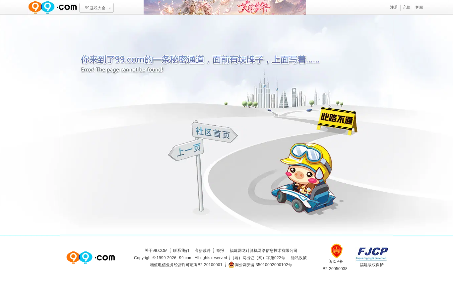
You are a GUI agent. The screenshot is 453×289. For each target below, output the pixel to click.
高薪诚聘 (203, 250)
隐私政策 (299, 258)
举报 (220, 250)
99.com (185, 258)
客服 (419, 7)
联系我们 (181, 250)
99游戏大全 (95, 8)
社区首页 (215, 131)
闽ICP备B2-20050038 (335, 265)
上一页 (186, 151)
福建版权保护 (372, 264)
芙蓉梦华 (225, 7)
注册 (394, 7)
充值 (407, 7)
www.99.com (52, 7)
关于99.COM (156, 250)
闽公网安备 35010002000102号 (263, 264)
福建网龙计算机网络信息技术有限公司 (263, 250)
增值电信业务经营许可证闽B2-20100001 (186, 264)
